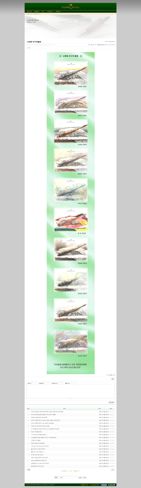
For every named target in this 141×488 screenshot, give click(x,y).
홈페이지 (67, 383)
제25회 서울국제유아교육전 (38, 417)
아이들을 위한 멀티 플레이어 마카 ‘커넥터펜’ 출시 (43, 437)
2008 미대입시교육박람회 (37, 443)
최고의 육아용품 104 (36, 431)
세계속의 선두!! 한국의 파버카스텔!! (40, 426)
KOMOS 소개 (84, 485)
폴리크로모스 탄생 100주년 (38, 449)
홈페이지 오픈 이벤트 (36, 452)
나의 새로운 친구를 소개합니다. (39, 434)
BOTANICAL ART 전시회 (37, 466)
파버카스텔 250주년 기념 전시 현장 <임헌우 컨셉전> (44, 420)
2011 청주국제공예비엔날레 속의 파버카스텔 (42, 414)
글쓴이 (29, 383)
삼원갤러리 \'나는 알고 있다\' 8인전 (40, 463)
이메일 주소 (54, 383)
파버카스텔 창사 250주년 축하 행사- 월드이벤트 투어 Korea (46, 411)
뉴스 (43, 11)
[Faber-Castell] (70, 9)
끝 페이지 (76, 471)
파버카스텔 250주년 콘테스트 (38, 460)
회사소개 (29, 11)
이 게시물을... (109, 375)
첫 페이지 (65, 471)
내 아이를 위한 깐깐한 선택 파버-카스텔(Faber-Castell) (45, 429)
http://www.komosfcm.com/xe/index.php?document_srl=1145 (40, 44)
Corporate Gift (95, 485)
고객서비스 (50, 11)
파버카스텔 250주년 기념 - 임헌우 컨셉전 (41, 423)
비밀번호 (41, 383)
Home (28, 14)
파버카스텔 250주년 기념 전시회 (39, 457)
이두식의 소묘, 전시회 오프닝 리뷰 (40, 446)
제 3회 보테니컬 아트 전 (37, 454)
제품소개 (37, 11)
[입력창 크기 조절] (71, 398)
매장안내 (58, 11)
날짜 (111, 408)
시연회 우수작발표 (34, 42)
